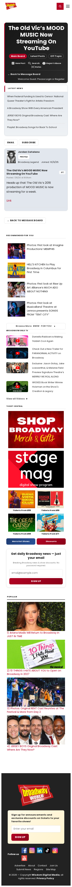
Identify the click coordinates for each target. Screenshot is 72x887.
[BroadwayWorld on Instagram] (32, 850)
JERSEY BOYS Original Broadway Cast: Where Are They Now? (32, 747)
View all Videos (15, 398)
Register (41, 6)
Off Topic (56, 56)
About (31, 865)
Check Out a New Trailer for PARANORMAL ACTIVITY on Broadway (47, 353)
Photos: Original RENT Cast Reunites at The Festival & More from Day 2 (35, 710)
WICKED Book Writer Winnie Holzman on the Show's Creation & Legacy (47, 387)
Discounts (51, 541)
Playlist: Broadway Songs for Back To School (32, 127)
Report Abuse (53, 63)
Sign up (36, 581)
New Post (20, 63)
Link (9, 201)
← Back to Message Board (24, 74)
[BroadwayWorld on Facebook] (24, 850)
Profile (24, 157)
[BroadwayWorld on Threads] (55, 850)
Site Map (51, 869)
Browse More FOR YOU (34, 326)
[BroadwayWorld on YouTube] (24, 858)
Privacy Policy (45, 878)
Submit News (23, 869)
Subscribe (29, 142)
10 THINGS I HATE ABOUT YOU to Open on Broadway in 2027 (34, 672)
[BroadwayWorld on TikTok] (47, 850)
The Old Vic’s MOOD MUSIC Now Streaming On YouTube (26, 172)
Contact (42, 865)
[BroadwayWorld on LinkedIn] (40, 850)
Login (51, 6)
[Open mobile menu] (67, 6)
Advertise (20, 865)
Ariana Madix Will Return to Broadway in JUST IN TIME (33, 634)
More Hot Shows (21, 541)
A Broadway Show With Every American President (35, 108)
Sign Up (20, 837)
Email (11, 142)
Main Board (18, 56)
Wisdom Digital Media (46, 874)
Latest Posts (37, 56)
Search (36, 63)
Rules (38, 67)
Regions (38, 869)
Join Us (54, 865)
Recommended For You (20, 235)
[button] (60, 6)
